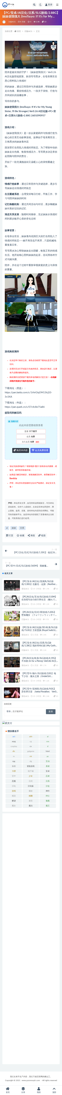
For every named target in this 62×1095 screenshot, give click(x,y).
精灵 (14, 796)
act (14, 736)
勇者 (48, 766)
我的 (39, 1092)
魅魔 (48, 801)
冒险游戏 (30, 766)
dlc (14, 751)
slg (31, 761)
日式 (31, 781)
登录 (50, 5)
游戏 (14, 791)
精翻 (31, 796)
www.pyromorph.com (31, 1080)
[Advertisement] (31, 938)
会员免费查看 (41, 450)
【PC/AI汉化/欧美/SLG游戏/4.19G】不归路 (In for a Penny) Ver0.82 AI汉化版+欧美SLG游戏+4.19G (39, 661)
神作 (48, 791)
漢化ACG (25, 589)
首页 (19, 31)
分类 (23, 1092)
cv (31, 746)
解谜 (14, 801)
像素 (14, 766)
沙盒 (48, 786)
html (48, 751)
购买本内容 (22, 450)
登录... (9, 711)
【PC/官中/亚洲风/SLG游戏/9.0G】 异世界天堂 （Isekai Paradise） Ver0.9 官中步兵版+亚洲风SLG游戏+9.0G (39, 692)
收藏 (21, 535)
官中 (14, 776)
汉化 (14, 786)
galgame (30, 751)
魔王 (48, 806)
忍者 (48, 776)
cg (31, 741)
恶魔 (14, 781)
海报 (32, 535)
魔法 (31, 806)
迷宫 (31, 801)
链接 (43, 535)
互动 (48, 761)
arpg (14, 741)
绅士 (48, 796)
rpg (13, 761)
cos (47, 741)
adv (30, 736)
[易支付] (31, 723)
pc (48, 756)
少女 (31, 776)
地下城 (31, 771)
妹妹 (14, 528)
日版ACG (12, 22)
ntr (31, 756)
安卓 (48, 771)
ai (7, 528)
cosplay (14, 746)
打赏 (10, 535)
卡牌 (14, 771)
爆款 (31, 791)
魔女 (14, 806)
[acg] (4, 21)
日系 (22, 528)
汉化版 (31, 786)
